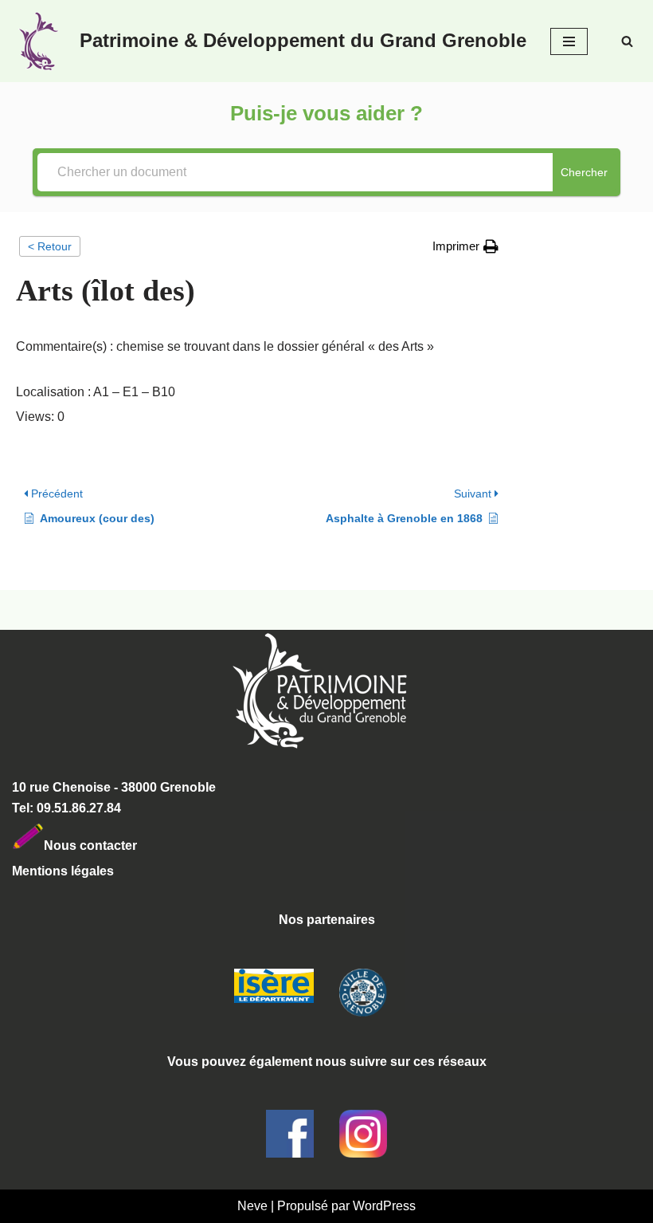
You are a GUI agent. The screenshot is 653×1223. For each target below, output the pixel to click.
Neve (252, 1206)
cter (125, 845)
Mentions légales (63, 871)
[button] (465, 246)
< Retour (50, 246)
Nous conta (79, 845)
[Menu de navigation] (569, 41)
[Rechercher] (627, 41)
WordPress (384, 1206)
